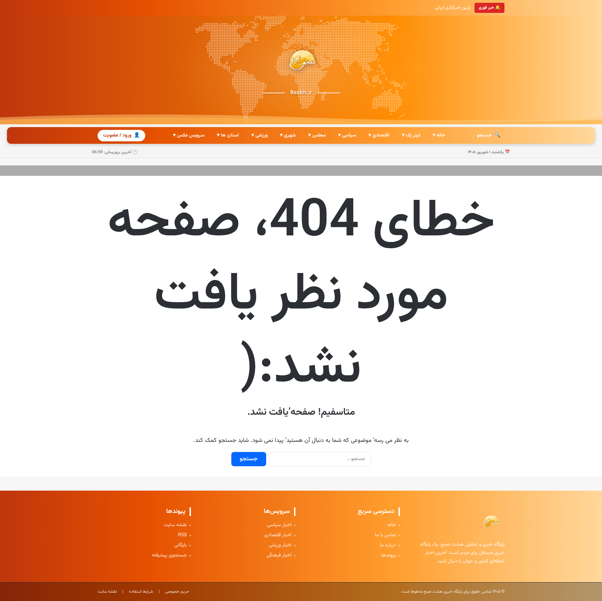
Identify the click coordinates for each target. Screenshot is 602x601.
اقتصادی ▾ (379, 135)
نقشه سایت (175, 525)
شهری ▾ (288, 135)
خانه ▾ (439, 135)
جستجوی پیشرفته (169, 555)
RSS (182, 535)
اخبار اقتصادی (277, 535)
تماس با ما (385, 535)
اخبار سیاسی (279, 525)
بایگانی (180, 545)
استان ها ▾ (228, 135)
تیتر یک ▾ (411, 135)
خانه (391, 525)
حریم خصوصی (177, 591)
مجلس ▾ (317, 135)
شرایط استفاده (141, 591)
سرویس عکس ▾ (188, 135)
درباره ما (388, 545)
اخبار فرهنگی (279, 555)
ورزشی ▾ (260, 135)
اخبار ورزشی (280, 545)
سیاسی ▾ (347, 135)
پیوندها (388, 555)
